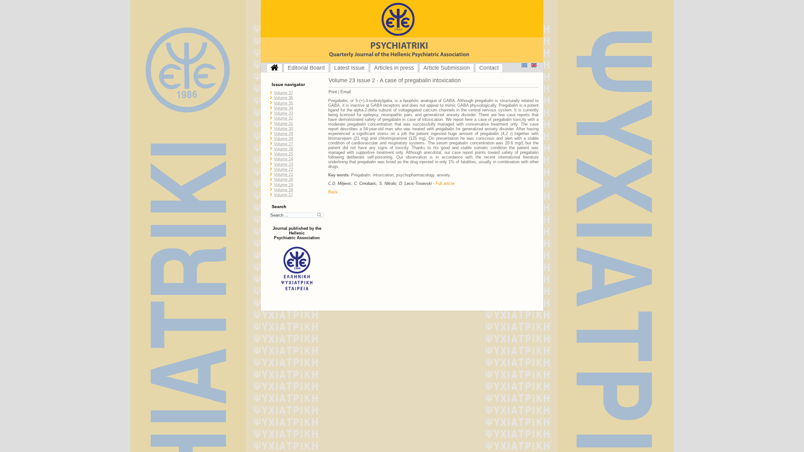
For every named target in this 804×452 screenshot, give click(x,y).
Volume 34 (283, 108)
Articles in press (394, 68)
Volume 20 (283, 179)
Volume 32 (283, 118)
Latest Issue (349, 68)
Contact (489, 68)
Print (333, 91)
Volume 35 (283, 103)
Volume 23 (283, 164)
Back (333, 192)
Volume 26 (283, 149)
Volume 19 (283, 184)
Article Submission (446, 68)
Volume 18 (283, 189)
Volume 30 (283, 128)
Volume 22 (283, 169)
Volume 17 (283, 194)
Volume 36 (283, 97)
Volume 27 (283, 144)
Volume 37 (283, 92)
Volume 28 (283, 138)
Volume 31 (283, 123)
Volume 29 (283, 133)
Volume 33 (283, 113)
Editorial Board (306, 68)
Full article (445, 183)
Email (345, 91)
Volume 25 (283, 154)
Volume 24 (283, 159)
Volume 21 (283, 174)
